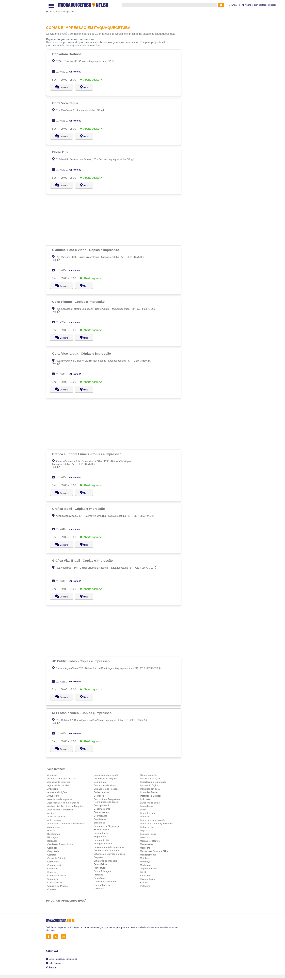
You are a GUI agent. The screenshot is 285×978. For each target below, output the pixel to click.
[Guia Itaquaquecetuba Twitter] (56, 937)
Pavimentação (147, 879)
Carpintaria (53, 851)
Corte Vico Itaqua (65, 103)
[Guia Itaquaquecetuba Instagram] (64, 937)
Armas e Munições (57, 792)
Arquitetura (53, 795)
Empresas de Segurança (107, 826)
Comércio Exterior (56, 875)
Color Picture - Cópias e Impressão (79, 301)
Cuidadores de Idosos (105, 785)
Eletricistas (99, 822)
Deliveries (99, 795)
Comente (61, 87)
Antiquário (52, 788)
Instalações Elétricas (150, 795)
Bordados (52, 840)
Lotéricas (145, 837)
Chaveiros (52, 868)
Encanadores (101, 833)
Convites (51, 889)
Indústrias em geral (150, 788)
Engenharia (100, 836)
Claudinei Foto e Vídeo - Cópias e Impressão (86, 250)
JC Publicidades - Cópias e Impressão (81, 661)
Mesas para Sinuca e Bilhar (154, 851)
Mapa (85, 87)
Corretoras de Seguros (106, 778)
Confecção (53, 879)
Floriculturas (100, 867)
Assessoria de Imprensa (60, 799)
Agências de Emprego (58, 782)
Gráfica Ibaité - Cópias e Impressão (79, 508)
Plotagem (145, 886)
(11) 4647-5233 (63, 529)
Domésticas (100, 819)
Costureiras (100, 782)
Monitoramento (148, 854)
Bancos (51, 830)
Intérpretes (145, 799)
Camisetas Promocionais (60, 844)
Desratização (100, 815)
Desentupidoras (102, 808)
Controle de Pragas (57, 886)
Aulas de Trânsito (56, 816)
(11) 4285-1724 (63, 681)
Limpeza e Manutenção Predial (156, 823)
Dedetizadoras (101, 792)
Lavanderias (146, 806)
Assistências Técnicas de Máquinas (65, 806)
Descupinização (102, 805)
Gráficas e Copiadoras (105, 881)
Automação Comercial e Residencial (66, 823)
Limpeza (144, 816)
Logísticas (145, 830)
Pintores (144, 882)
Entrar (234, 5)
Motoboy (144, 858)
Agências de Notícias (58, 785)
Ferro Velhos (100, 864)
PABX (143, 872)
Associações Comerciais (60, 809)
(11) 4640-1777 (63, 477)
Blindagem (52, 837)
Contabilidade (54, 882)
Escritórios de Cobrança (106, 850)
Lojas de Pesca (148, 834)
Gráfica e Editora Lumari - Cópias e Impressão (87, 454)
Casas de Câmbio (56, 858)
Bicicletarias (53, 834)
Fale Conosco (55, 963)
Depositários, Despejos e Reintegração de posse (107, 800)
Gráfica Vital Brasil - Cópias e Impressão (83, 560)
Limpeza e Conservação (152, 820)
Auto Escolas (54, 820)
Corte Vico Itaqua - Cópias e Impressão (82, 353)
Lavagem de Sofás (150, 802)
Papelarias (145, 875)
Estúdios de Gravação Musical (109, 854)
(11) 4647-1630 (63, 71)
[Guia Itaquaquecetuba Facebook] (49, 937)
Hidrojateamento (148, 775)
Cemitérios (53, 861)
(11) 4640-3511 (63, 581)
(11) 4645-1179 (63, 733)
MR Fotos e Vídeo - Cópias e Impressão (82, 713)
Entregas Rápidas (103, 843)
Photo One (60, 152)
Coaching (52, 872)
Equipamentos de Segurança (109, 847)
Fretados (98, 874)
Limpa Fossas (147, 813)
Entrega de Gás (102, 840)
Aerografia (52, 775)
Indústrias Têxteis (149, 792)
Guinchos (99, 888)
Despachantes (101, 812)
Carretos (51, 854)
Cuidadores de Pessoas (106, 788)
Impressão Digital (149, 785)
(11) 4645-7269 (63, 120)
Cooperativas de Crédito (106, 775)
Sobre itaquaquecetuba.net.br (63, 959)
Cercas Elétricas (55, 865)
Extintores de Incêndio (105, 860)
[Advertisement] (115, 10)
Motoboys (145, 861)
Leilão (143, 809)
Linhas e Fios (147, 827)
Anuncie (52, 967)
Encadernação (101, 829)
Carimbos (52, 847)
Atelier (50, 813)
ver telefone (75, 71)
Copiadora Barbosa (67, 54)
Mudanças (145, 865)
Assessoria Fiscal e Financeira (63, 802)
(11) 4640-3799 (63, 270)
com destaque (261, 5)
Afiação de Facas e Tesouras (62, 778)
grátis (273, 5)
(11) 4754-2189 (63, 322)
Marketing (145, 847)
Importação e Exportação (153, 782)
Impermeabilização (150, 778)
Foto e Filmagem (102, 871)
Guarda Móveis (102, 885)
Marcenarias (146, 844)
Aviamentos (53, 827)
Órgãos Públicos (148, 868)
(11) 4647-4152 (63, 169)
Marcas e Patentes (150, 840)
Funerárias (99, 878)
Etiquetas (98, 857)
